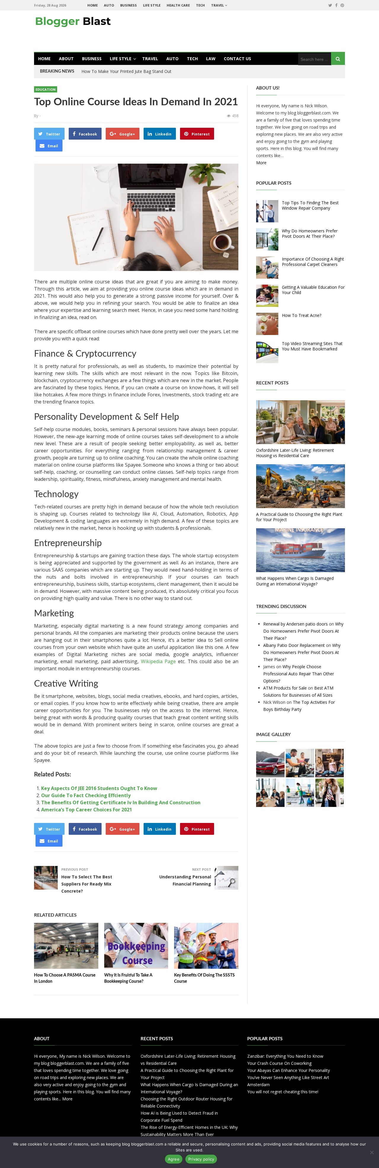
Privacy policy (201, 1159)
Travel (217, 5)
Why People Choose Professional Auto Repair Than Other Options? (298, 674)
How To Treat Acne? (301, 315)
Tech (200, 5)
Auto (109, 5)
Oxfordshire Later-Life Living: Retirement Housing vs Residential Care (295, 452)
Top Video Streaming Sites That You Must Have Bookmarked (312, 346)
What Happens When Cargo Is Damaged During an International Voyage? (295, 580)
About (66, 58)
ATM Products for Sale (285, 688)
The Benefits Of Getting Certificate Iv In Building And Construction (120, 802)
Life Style (151, 5)
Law (211, 58)
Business (128, 5)
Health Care (178, 5)
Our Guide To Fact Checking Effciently (86, 795)
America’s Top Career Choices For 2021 (86, 809)
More (261, 162)
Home (92, 5)
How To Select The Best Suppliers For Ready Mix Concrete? (86, 884)
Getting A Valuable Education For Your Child (313, 289)
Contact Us (237, 58)
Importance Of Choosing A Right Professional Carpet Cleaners (313, 261)
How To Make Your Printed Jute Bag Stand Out (126, 71)
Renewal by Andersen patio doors (295, 624)
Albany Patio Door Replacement (294, 645)
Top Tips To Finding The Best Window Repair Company (310, 205)
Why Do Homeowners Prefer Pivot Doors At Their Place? (310, 233)
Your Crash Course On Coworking (279, 1063)
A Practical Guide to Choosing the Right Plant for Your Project (299, 516)
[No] (372, 1152)
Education (46, 89)
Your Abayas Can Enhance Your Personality (288, 1070)
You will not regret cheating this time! (282, 1091)
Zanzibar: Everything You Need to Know (285, 1056)
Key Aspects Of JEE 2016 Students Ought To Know (99, 788)
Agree (173, 1159)
